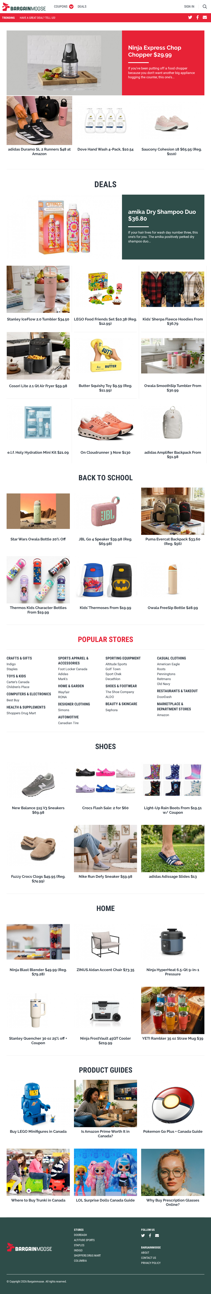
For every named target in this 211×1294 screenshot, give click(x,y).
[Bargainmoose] (24, 6)
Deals (82, 6)
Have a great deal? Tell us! (37, 17)
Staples (79, 1245)
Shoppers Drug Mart (87, 1255)
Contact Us (148, 1257)
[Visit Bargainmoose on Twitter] (190, 17)
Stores (79, 1229)
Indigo (78, 1250)
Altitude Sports (84, 1240)
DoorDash (80, 1235)
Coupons (60, 6)
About (145, 1252)
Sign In (189, 6)
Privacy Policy (151, 1263)
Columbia (80, 1260)
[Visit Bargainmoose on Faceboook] (197, 17)
